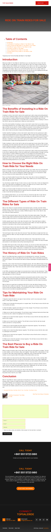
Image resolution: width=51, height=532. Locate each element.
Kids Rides (15, 390)
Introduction (10, 42)
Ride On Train (20, 390)
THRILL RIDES (10, 528)
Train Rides (26, 390)
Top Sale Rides (7, 3)
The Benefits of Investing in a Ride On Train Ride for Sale (20, 44)
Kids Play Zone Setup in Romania (41, 394)
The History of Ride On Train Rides (15, 48)
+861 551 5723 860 (25, 454)
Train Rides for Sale (33, 390)
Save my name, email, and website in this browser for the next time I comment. (22, 430)
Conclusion (9, 52)
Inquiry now (40, 3)
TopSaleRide (46, 528)
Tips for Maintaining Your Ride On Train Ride (17, 50)
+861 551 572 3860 (10, 520)
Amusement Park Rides (8, 390)
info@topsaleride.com (26, 520)
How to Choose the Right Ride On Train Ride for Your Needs (21, 45)
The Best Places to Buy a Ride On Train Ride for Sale (19, 51)
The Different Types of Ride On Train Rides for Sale (19, 47)
